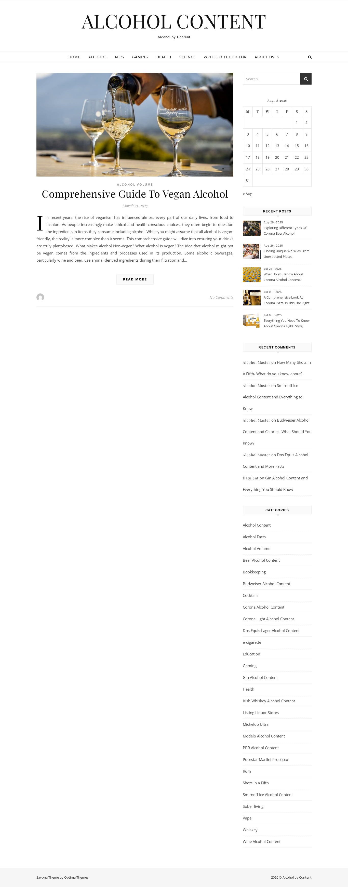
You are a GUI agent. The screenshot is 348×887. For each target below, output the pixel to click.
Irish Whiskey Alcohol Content (269, 700)
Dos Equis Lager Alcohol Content (271, 630)
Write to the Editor (225, 57)
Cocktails (250, 595)
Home (74, 57)
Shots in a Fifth (256, 782)
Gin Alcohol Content (260, 677)
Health (163, 57)
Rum (247, 771)
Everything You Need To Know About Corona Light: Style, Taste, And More (287, 323)
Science (187, 57)
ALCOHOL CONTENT (174, 20)
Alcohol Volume (135, 184)
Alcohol (97, 57)
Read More (135, 279)
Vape (247, 818)
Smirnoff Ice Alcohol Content (268, 794)
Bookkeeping (254, 571)
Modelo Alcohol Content (264, 735)
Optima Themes (76, 877)
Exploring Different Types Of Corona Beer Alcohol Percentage (285, 231)
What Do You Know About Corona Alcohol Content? (283, 277)
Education (251, 653)
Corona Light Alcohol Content (268, 618)
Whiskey (250, 829)
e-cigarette (252, 642)
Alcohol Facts (254, 536)
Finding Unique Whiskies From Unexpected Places (287, 254)
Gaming (140, 57)
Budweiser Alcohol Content (266, 583)
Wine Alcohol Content (261, 841)
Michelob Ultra (256, 724)
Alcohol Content (257, 525)
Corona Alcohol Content (263, 607)
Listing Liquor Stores (261, 712)
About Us (264, 57)
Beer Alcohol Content (261, 560)
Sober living (253, 806)
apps (119, 57)
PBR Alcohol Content (261, 747)
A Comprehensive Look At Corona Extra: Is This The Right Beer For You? (287, 300)
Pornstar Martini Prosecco (265, 759)
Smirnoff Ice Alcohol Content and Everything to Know (272, 397)
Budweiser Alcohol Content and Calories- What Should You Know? (277, 432)
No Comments (221, 297)
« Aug (247, 193)
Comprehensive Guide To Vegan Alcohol (135, 193)
